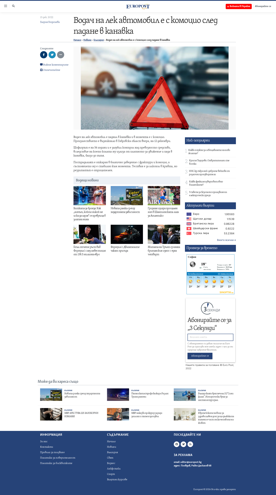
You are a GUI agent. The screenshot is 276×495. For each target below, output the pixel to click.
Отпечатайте (51, 70)
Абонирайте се (263, 6)
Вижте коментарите (56, 65)
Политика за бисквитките (56, 463)
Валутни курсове (117, 479)
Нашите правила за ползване (202, 365)
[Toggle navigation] (4, 6)
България (99, 40)
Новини (87, 40)
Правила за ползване (52, 452)
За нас (43, 441)
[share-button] (43, 54)
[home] (138, 6)
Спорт (111, 474)
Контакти (46, 447)
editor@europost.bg (191, 462)
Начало (77, 40)
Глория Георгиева (50, 22)
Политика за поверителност (57, 458)
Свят (110, 458)
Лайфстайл (114, 469)
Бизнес (111, 463)
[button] (13, 6)
